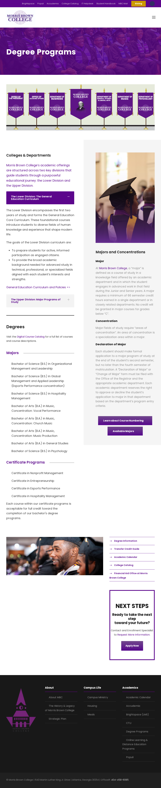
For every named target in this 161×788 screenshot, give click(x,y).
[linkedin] (142, 780)
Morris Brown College (113, 268)
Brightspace (28, 3)
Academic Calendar (125, 557)
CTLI (128, 723)
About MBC (56, 697)
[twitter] (148, 780)
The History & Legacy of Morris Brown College (60, 708)
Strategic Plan (57, 719)
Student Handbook (106, 3)
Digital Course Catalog (30, 336)
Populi (40, 3)
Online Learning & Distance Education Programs (135, 744)
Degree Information (125, 540)
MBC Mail (123, 3)
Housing (92, 706)
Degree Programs (137, 731)
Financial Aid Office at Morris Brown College (128, 575)
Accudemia (53, 3)
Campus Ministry (97, 697)
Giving (138, 3)
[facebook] (137, 780)
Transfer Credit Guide (126, 548)
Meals (91, 714)
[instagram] (153, 780)
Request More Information (133, 634)
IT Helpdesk (87, 3)
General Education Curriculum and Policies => (38, 287)
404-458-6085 (120, 779)
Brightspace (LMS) (137, 714)
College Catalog (70, 3)
